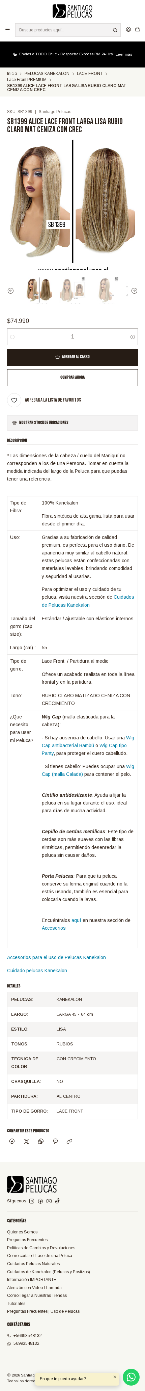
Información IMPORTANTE (31, 1279)
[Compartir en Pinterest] (55, 1142)
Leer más (124, 54)
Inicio (12, 74)
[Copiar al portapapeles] (70, 1142)
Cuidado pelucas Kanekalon (37, 970)
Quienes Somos (22, 1232)
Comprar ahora (72, 377)
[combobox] (67, 30)
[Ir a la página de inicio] (73, 11)
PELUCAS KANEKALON (47, 74)
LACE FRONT (90, 74)
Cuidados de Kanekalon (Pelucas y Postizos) (48, 1272)
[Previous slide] (12, 290)
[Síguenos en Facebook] (40, 1201)
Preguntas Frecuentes (27, 1239)
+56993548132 (27, 1335)
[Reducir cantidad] (12, 337)
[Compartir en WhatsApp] (41, 1142)
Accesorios (54, 928)
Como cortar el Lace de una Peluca (39, 1255)
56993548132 (26, 1343)
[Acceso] (128, 29)
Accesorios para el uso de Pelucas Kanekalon (56, 957)
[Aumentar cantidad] (133, 337)
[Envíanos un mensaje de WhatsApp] (131, 1377)
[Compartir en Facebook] (12, 1142)
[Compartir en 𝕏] (27, 1142)
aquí (76, 920)
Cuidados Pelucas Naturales (33, 1263)
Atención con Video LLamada (34, 1287)
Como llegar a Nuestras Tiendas (37, 1295)
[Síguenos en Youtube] (49, 1201)
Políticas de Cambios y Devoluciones (41, 1248)
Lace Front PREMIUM (27, 80)
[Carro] (137, 29)
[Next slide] (133, 290)
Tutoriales (16, 1303)
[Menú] (8, 29)
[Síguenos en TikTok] (58, 1201)
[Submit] (115, 30)
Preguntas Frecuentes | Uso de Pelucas (43, 1311)
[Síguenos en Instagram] (32, 1201)
